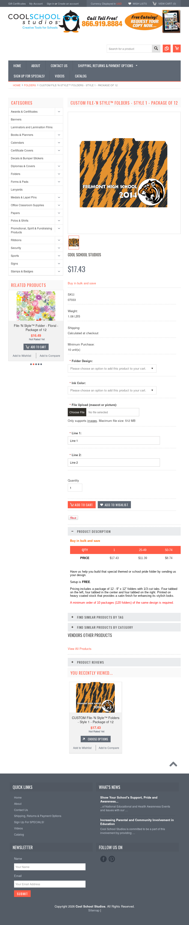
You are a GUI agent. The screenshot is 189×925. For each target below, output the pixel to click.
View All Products (80, 648)
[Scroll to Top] (174, 765)
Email (18, 876)
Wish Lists (140, 3)
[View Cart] (177, 48)
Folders (30, 85)
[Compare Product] (167, 48)
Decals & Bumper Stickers (27, 158)
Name (18, 858)
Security (16, 248)
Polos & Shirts (19, 220)
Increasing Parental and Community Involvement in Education (137, 822)
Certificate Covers (22, 150)
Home (17, 85)
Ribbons (16, 240)
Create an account (68, 3)
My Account (36, 3)
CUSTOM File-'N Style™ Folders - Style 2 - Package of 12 (48, 327)
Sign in (50, 3)
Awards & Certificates (24, 111)
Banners (16, 119)
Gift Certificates (17, 3)
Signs (14, 263)
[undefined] (123, 206)
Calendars (17, 142)
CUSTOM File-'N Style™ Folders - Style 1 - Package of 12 (95, 719)
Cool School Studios (84, 254)
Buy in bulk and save (82, 283)
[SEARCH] (156, 49)
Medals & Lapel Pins (24, 197)
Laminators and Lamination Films (32, 127)
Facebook (103, 859)
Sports (15, 255)
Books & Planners (22, 135)
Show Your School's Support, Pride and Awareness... (128, 799)
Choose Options (51, 347)
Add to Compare (62, 355)
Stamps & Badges (22, 271)
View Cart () (167, 3)
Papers (15, 213)
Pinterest (112, 859)
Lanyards (17, 189)
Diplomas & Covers (23, 166)
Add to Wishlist (34, 355)
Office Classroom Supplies (27, 205)
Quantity (73, 480)
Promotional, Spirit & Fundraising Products (31, 230)
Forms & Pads (19, 181)
